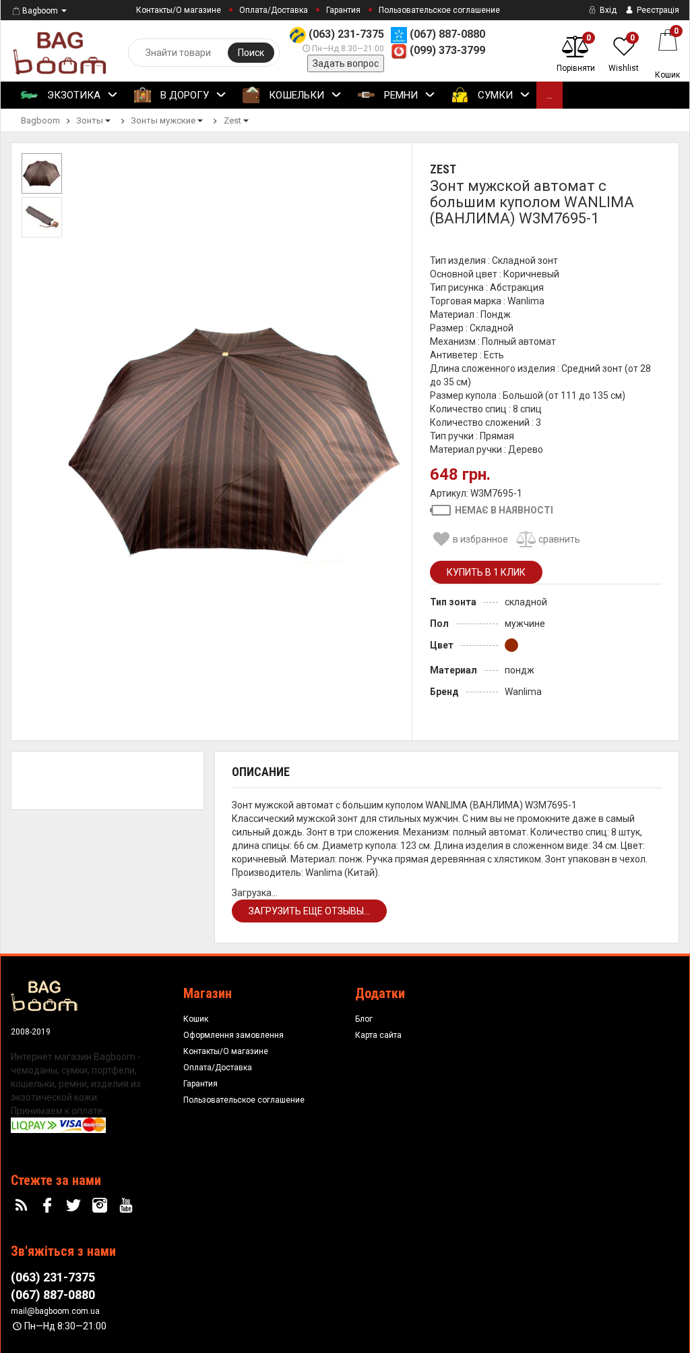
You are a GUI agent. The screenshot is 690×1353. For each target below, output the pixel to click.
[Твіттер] (75, 1206)
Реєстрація (657, 10)
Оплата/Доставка (273, 10)
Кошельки (295, 95)
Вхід (607, 10)
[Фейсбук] (49, 1206)
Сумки (494, 95)
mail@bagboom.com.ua (55, 1311)
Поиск (251, 52)
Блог (364, 1019)
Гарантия (343, 10)
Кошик (195, 1019)
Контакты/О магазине (178, 10)
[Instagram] (101, 1206)
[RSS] (23, 1206)
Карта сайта (378, 1035)
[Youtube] (127, 1206)
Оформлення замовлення (233, 1035)
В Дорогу (183, 95)
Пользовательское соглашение (439, 10)
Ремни (399, 95)
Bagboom (40, 11)
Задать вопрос (346, 63)
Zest (443, 169)
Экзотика (72, 95)
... (549, 95)
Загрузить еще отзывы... (309, 911)
